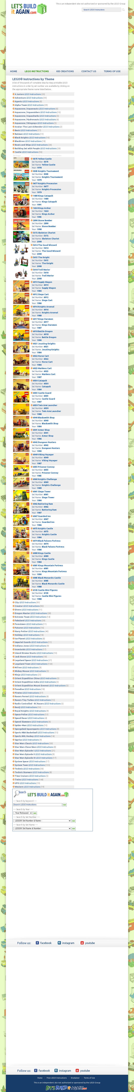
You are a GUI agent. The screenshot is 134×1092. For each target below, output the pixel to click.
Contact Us (88, 71)
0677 (46, 186)
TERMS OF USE (112, 71)
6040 (46, 420)
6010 (46, 285)
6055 (46, 470)
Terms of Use (89, 1078)
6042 (46, 445)
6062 (46, 507)
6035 (46, 396)
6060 (46, 482)
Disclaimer (75, 1078)
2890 (46, 223)
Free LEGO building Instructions (29, 9)
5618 (46, 273)
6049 (46, 457)
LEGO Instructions (37, 71)
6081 (46, 568)
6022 (46, 359)
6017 (46, 322)
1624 (46, 211)
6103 (46, 593)
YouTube (90, 942)
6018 (46, 334)
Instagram (68, 942)
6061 (46, 494)
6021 (46, 347)
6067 (46, 519)
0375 (46, 162)
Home (39, 1078)
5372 (46, 236)
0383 (46, 174)
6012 (46, 297)
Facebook (45, 942)
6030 (46, 384)
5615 (46, 260)
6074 (46, 544)
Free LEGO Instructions (57, 1078)
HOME (13, 71)
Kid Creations (65, 71)
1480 (46, 199)
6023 (46, 371)
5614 (46, 248)
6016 (46, 310)
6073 (46, 531)
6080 (46, 556)
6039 (46, 408)
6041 (46, 433)
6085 (46, 581)
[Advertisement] (67, 42)
